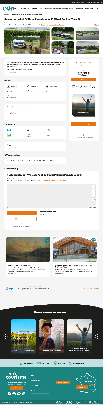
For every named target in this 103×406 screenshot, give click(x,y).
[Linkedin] (23, 393)
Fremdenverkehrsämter (38, 391)
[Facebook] (9, 393)
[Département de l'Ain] (69, 402)
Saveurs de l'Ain (35, 380)
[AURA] (94, 402)
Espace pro (74, 2)
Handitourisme (97, 2)
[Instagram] (14, 393)
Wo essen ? (46, 363)
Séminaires (89, 2)
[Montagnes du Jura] (81, 402)
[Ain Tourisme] (60, 402)
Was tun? (61, 363)
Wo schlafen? (28, 363)
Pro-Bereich (34, 386)
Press (32, 375)
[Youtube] (18, 393)
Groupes (81, 2)
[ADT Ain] (8, 8)
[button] (94, 8)
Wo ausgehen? (79, 363)
